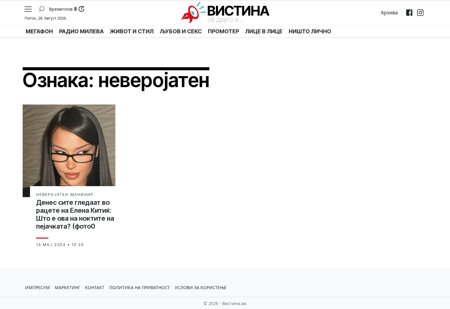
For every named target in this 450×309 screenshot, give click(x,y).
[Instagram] (420, 12)
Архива (389, 12)
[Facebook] (409, 12)
